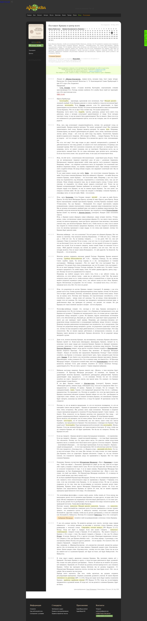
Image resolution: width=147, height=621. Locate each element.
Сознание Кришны (54, 56)
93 (99, 34)
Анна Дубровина (91, 589)
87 (85, 34)
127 (109, 36)
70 (114, 32)
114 (78, 36)
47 (59, 32)
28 (83, 30)
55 (78, 32)
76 (59, 34)
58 (85, 32)
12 (113, 28)
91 (95, 34)
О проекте (33, 609)
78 (63, 34)
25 (75, 30)
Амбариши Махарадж (65, 518)
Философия (76, 58)
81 (71, 34)
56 (80, 32)
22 (68, 30)
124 (102, 36)
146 (85, 38)
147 (88, 38)
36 (102, 30)
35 (99, 30)
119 (90, 36)
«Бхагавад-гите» (89, 383)
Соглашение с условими (37, 613)
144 (81, 38)
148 (90, 38)
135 (59, 38)
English (2, 2)
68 (109, 32)
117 (85, 36)
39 (109, 30)
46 (56, 32)
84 (78, 34)
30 (87, 30)
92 (97, 34)
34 (97, 30)
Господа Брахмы (112, 210)
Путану (59, 536)
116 (83, 36)
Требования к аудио (57, 609)
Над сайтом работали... (36, 611)
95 (104, 34)
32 (92, 30)
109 (66, 36)
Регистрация (86, 15)
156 (109, 38)
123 (100, 36)
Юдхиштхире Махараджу (89, 462)
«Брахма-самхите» (84, 212)
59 (87, 32)
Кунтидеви (69, 197)
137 (64, 38)
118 (88, 36)
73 (51, 34)
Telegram (98, 609)
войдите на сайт (101, 69)
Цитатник (57, 15)
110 (69, 36)
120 (93, 36)
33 (95, 30)
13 (115, 28)
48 (61, 32)
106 (59, 36)
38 (107, 30)
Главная (29, 15)
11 (111, 28)
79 (66, 34)
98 (111, 34)
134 (57, 38)
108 (64, 36)
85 (80, 34)
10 (108, 28)
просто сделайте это (95, 71)
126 (107, 36)
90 (92, 34)
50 (66, 32)
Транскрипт (32, 50)
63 (97, 32)
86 (83, 34)
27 (80, 30)
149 (93, 38)
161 (52, 40)
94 (102, 34)
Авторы (46, 15)
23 (71, 30)
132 (52, 38)
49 (63, 32)
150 (95, 38)
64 (99, 32)
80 (68, 34)
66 (104, 32)
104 (54, 36)
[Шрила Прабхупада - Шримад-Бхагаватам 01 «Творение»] (36, 38)
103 (52, 36)
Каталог (39, 15)
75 (56, 34)
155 (107, 38)
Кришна (82, 105)
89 (90, 34)
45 (54, 32)
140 (71, 38)
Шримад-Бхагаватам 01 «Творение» (73, 29)
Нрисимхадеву (113, 348)
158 (114, 38)
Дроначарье (108, 462)
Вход (79, 15)
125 (105, 36)
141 (73, 38)
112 (73, 36)
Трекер (69, 15)
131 (49, 38)
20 (63, 30)
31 (90, 30)
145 (83, 38)
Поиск (75, 15)
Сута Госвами (65, 88)
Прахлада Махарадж (64, 348)
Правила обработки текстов (60, 613)
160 (49, 40)
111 (71, 36)
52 (71, 32)
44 (51, 32)
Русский (7, 2)
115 (81, 36)
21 (66, 30)
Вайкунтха (98, 515)
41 (114, 30)
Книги (64, 15)
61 (92, 32)
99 (114, 34)
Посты (51, 15)
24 (73, 30)
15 (51, 30)
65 (102, 32)
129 (114, 36)
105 (57, 36)
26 (78, 30)
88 (87, 34)
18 (59, 30)
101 (117, 34)
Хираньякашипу (102, 361)
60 (90, 32)
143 (78, 38)
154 (105, 38)
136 (61, 38)
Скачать (36, 45)
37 (104, 30)
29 (85, 30)
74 (54, 34)
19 (61, 30)
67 (107, 32)
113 (76, 36)
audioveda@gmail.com (102, 611)
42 (116, 30)
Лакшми (64, 357)
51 (68, 32)
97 (109, 34)
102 (49, 36)
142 (76, 38)
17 (56, 30)
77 (61, 34)
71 (116, 32)
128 (112, 36)
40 (111, 30)
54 (75, 32)
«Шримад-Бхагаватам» (73, 79)
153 (102, 38)
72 (49, 34)
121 (95, 36)
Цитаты (31, 53)
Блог (34, 15)
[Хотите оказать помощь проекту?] (145, 38)
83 (75, 34)
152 (100, 38)
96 (107, 34)
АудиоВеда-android (82, 609)
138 (66, 38)
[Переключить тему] (12, 2)
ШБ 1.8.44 (60, 94)
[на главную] (36, 11)
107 (61, 36)
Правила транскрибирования (60, 611)
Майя (87, 173)
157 (112, 38)
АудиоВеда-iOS (80, 611)
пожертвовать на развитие (104, 616)
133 (54, 38)
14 (49, 30)
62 (95, 32)
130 (117, 36)
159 (117, 38)
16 (54, 30)
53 (73, 32)
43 (49, 32)
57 (83, 32)
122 (97, 36)
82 (73, 34)
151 (97, 38)
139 (69, 38)
